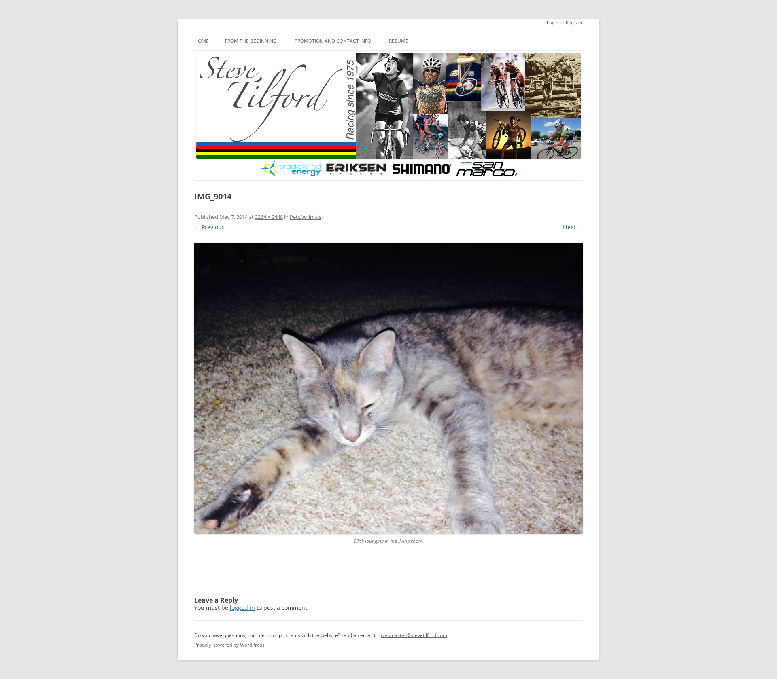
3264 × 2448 (269, 216)
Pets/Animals (305, 216)
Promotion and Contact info (333, 41)
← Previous (209, 227)
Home (201, 41)
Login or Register (565, 22)
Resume (398, 41)
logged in (242, 607)
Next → (573, 227)
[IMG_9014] (388, 388)
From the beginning (251, 41)
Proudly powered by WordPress (229, 644)
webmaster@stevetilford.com (414, 635)
